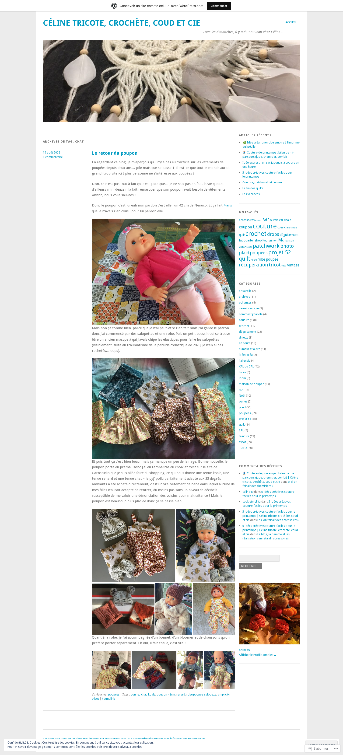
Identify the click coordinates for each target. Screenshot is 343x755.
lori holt (272, 240)
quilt (244, 259)
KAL (264, 240)
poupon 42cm (166, 694)
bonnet (135, 694)
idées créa (246, 355)
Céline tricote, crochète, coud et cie (121, 23)
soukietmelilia (251, 501)
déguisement (289, 235)
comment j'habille (250, 314)
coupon (245, 227)
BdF (265, 219)
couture (265, 226)
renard (180, 694)
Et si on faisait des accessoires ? (278, 520)
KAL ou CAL (246, 366)
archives (244, 296)
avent (258, 220)
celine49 (247, 491)
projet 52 (279, 252)
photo (287, 246)
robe (254, 259)
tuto (284, 265)
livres (242, 372)
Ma (281, 240)
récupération (253, 265)
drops (273, 234)
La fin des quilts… (254, 188)
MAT (242, 389)
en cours (244, 343)
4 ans (228, 205)
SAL (241, 430)
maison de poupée (251, 384)
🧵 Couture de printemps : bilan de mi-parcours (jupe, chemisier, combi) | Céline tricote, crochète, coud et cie (270, 477)
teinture (244, 436)
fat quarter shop (250, 240)
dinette (243, 337)
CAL (281, 220)
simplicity (223, 694)
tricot (95, 698)
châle (287, 220)
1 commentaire (53, 157)
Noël (249, 246)
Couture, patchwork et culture (262, 182)
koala (151, 694)
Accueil (291, 22)
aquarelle (245, 291)
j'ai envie (244, 360)
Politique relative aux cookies (123, 746)
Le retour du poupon (114, 153)
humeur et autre (249, 349)
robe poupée (194, 694)
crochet (255, 233)
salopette (210, 694)
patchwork (266, 246)
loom (242, 378)
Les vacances (251, 194)
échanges (245, 302)
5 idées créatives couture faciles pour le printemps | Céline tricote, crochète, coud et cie (270, 516)
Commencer (219, 5)
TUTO (243, 448)
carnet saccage (249, 308)
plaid (244, 252)
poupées (113, 694)
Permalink (108, 698)
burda (274, 220)
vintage (293, 265)
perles (243, 401)
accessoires (247, 220)
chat (144, 694)
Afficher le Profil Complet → (257, 655)
